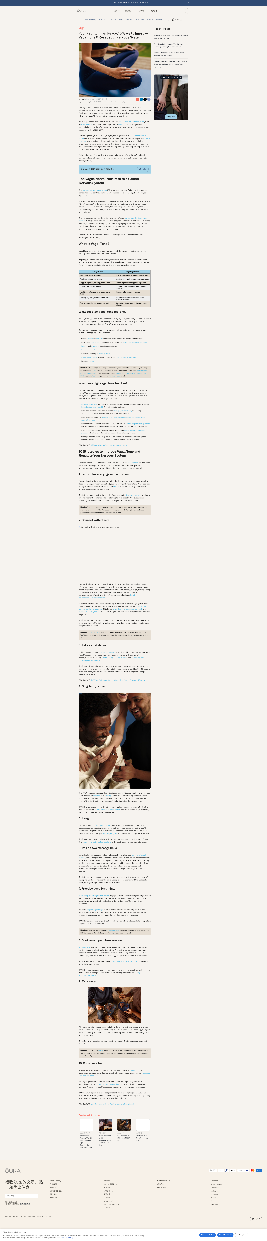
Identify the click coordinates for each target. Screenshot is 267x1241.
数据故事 (150, 19)
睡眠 (112, 19)
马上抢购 (142, 169)
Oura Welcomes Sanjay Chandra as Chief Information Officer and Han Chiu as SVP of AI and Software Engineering (170, 64)
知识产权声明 (40, 1217)
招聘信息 (53, 1194)
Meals (100, 1050)
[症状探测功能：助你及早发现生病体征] (124, 1125)
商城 (115, 11)
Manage (241, 1235)
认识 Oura (102, 19)
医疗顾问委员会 (56, 1191)
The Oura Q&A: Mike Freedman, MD (142, 1138)
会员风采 (130, 19)
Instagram (215, 1191)
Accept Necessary (225, 1235)
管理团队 (53, 1188)
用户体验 (141, 11)
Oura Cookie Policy (67, 1237)
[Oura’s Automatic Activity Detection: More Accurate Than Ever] (105, 1125)
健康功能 (128, 11)
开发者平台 (161, 1188)
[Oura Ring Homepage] (82, 10)
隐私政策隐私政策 (25, 1204)
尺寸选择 (107, 1188)
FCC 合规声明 (31, 1217)
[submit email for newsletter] (36, 1196)
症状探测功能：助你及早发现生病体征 (123, 1138)
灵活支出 (107, 1194)
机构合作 (154, 11)
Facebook (215, 1188)
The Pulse (216, 1184)
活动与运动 (102, 1133)
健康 (120, 19)
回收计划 (107, 1191)
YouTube (214, 1204)
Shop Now (171, 117)
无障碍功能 (23, 1217)
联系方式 (107, 1208)
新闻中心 (53, 1198)
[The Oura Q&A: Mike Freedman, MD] (143, 1125)
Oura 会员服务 (109, 1184)
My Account (108, 1201)
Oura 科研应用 (85, 1133)
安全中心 (48, 1217)
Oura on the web (110, 1204)
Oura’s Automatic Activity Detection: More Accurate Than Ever (105, 1140)
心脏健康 (139, 1133)
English (257, 1219)
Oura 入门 (121, 1133)
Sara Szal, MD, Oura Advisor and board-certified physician (109, 102)
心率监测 (107, 1198)
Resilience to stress (89, 404)
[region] (133, 1235)
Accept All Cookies (207, 1235)
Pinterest (214, 1194)
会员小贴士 (140, 19)
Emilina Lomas (89, 99)
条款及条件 (8, 1217)
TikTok (213, 1198)
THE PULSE (90, 20)
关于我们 (53, 1184)
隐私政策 (15, 1217)
